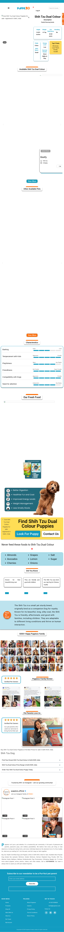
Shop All (7, 909)
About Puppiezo (31, 902)
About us (7, 916)
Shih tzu (45, 161)
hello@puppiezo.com (54, 906)
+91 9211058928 (53, 902)
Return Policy (30, 916)
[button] (8, 8)
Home (7, 902)
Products (7, 906)
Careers (29, 906)
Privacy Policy (31, 909)
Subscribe (32, 883)
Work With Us (9, 912)
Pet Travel (8, 919)
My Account (8, 922)
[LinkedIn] (50, 912)
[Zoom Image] (28, 17)
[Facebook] (54, 912)
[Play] (42, 732)
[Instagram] (46, 912)
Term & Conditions (32, 912)
